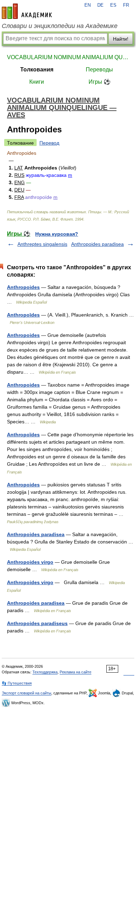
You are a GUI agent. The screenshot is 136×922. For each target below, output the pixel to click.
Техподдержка (45, 672)
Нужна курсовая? (56, 234)
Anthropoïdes (23, 434)
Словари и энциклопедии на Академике (60, 25)
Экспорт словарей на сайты (26, 693)
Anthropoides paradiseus (37, 623)
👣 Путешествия (17, 683)
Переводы (99, 69)
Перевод (49, 143)
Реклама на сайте (75, 672)
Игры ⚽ (100, 82)
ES (113, 5)
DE (100, 5)
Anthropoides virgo (30, 562)
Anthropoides (23, 287)
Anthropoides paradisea (97, 244)
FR (126, 5)
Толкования (36, 69)
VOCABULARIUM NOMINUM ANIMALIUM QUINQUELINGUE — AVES (68, 57)
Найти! (120, 39)
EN (87, 5)
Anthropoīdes (23, 315)
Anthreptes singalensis (42, 244)
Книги (36, 82)
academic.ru (27, 11)
